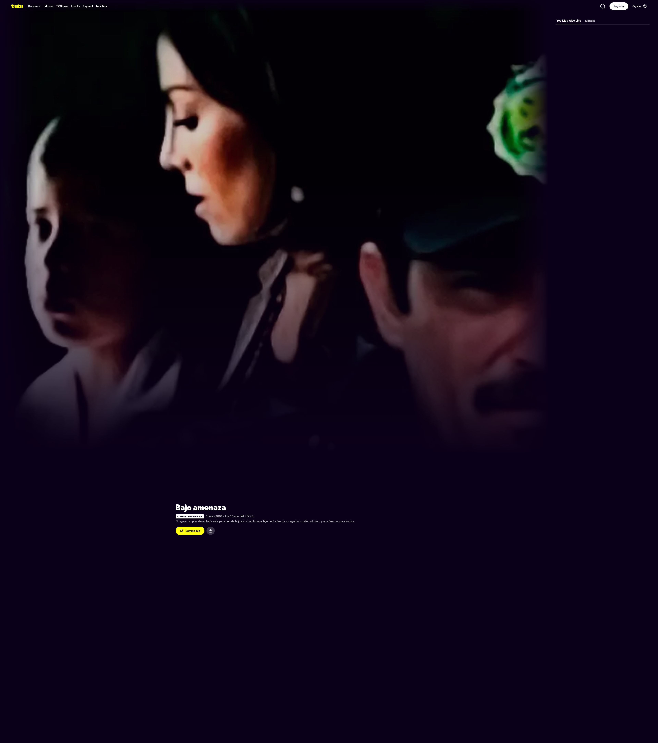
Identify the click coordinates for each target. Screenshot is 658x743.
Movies (49, 6)
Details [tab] (590, 20)
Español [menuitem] (88, 6)
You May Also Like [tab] (568, 20)
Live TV (75, 6)
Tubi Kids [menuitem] (101, 6)
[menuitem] (35, 6)
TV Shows (62, 6)
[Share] (210, 531)
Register (619, 6)
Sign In (636, 6)
